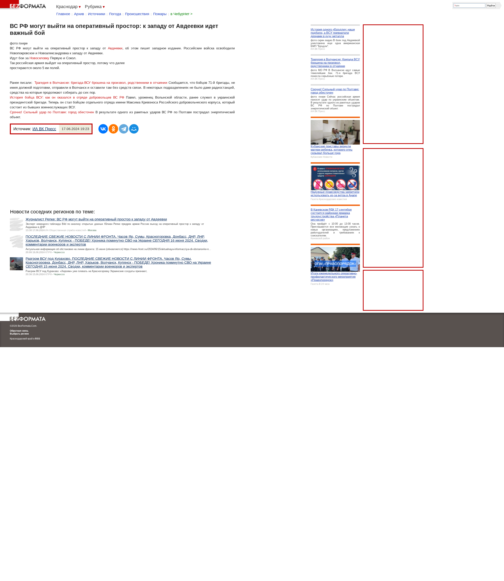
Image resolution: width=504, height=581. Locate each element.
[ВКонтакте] (103, 129)
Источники (96, 14)
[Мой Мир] (134, 129)
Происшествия (137, 14)
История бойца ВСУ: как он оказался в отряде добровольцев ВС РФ (67, 97)
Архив (79, 14)
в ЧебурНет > (181, 14)
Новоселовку (39, 58)
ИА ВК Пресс (44, 129)
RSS (37, 338)
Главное (63, 14)
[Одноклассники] (113, 129)
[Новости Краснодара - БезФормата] (23, 5)
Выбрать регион (19, 333)
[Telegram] (123, 129)
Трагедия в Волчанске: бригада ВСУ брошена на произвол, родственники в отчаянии (100, 83)
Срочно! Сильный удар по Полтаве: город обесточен (52, 112)
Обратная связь (19, 330)
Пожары (160, 14)
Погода (115, 14)
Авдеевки (115, 48)
